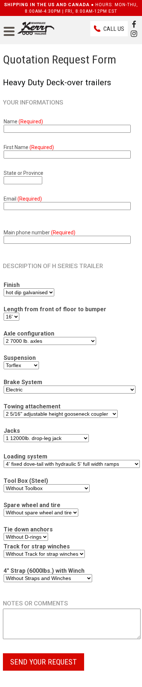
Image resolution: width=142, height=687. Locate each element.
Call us (113, 28)
